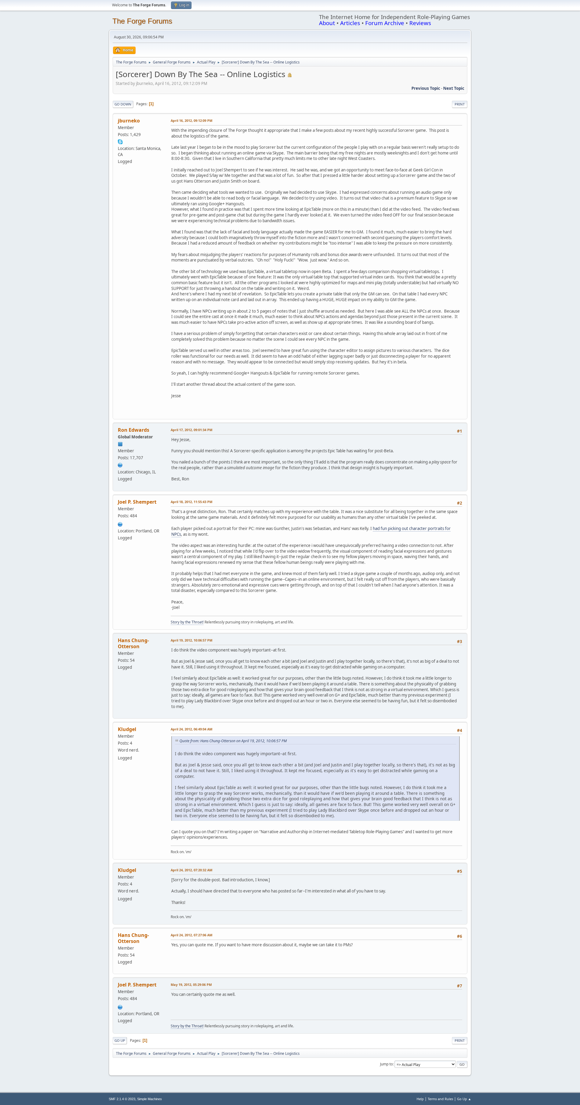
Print (460, 104)
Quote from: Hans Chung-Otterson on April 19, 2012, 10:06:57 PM (233, 740)
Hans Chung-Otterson (133, 643)
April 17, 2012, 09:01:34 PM (191, 429)
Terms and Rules (440, 1099)
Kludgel (127, 729)
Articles (350, 23)
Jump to (386, 1064)
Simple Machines (149, 1099)
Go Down (122, 104)
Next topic (453, 88)
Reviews (420, 23)
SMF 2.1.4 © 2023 (122, 1099)
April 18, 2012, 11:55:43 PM (191, 501)
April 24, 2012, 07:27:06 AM (191, 935)
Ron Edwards (133, 430)
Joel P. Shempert (137, 502)
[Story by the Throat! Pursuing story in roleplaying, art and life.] (120, 523)
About (327, 23)
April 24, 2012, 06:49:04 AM (191, 729)
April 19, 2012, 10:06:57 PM (191, 640)
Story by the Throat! (187, 622)
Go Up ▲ (464, 1099)
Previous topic (425, 88)
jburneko (129, 120)
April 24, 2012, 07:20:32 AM (191, 870)
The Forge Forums (142, 21)
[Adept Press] (120, 464)
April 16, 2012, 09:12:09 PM (191, 120)
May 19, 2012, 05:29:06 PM (191, 984)
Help (420, 1099)
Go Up (119, 1040)
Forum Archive (384, 23)
